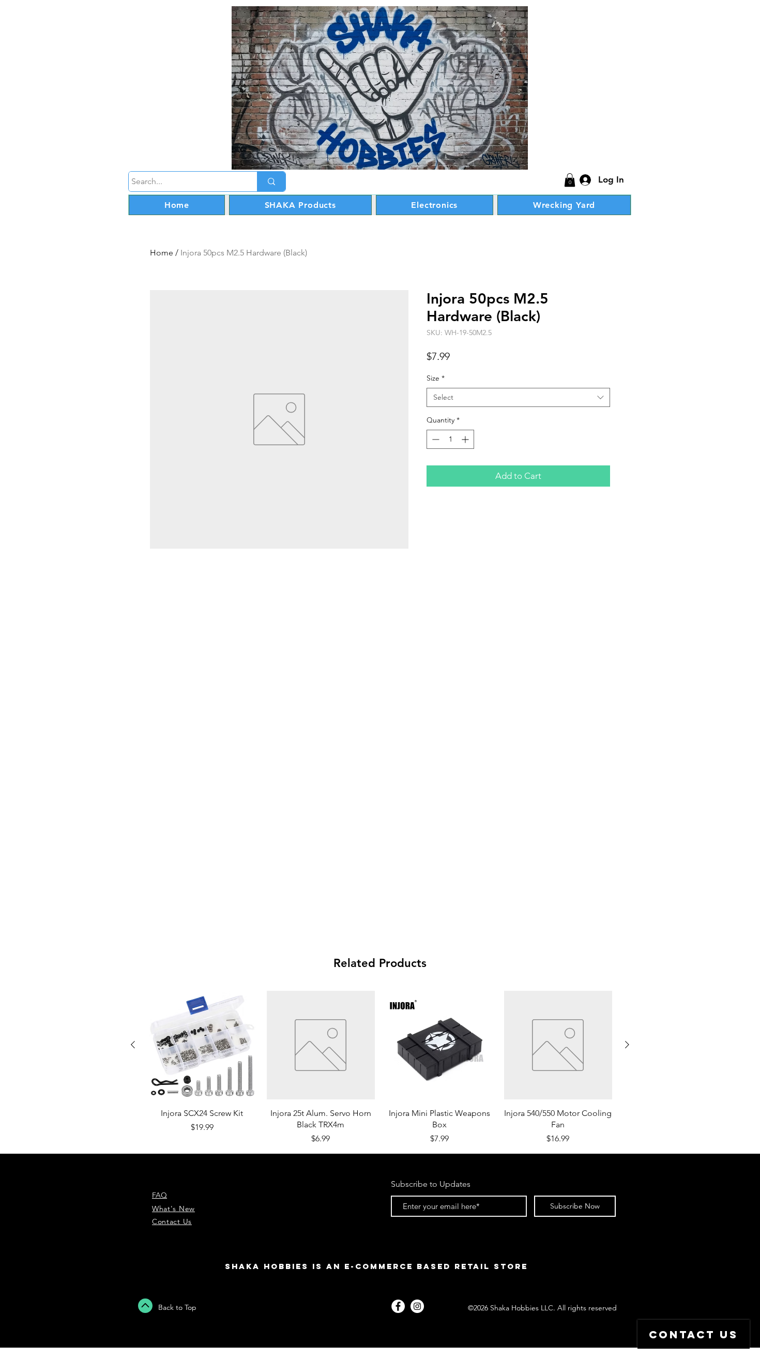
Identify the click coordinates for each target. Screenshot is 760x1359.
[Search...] (271, 181)
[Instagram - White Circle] (417, 1306)
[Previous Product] (133, 1044)
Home (161, 253)
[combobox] (518, 397)
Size (436, 378)
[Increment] (466, 439)
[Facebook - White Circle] (398, 1306)
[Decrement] (434, 439)
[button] (569, 180)
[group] (380, 1067)
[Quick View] (202, 1045)
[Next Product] (627, 1044)
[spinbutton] (450, 439)
